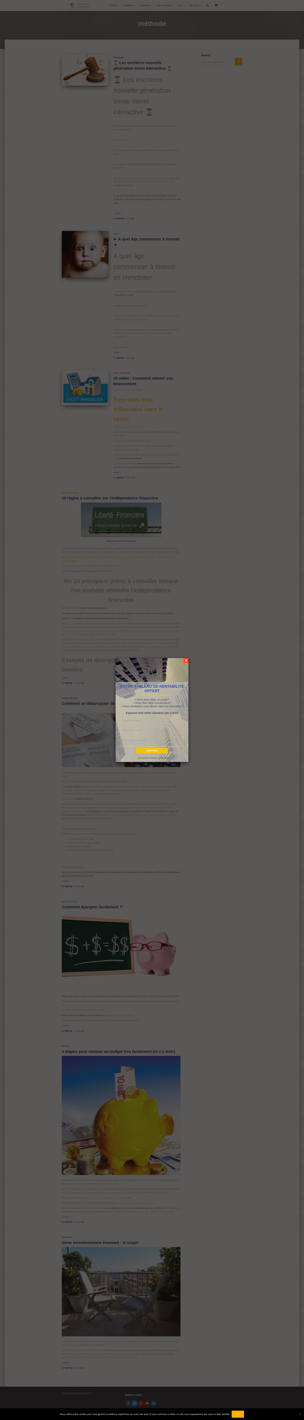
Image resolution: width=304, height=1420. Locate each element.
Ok (237, 1414)
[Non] (300, 1414)
